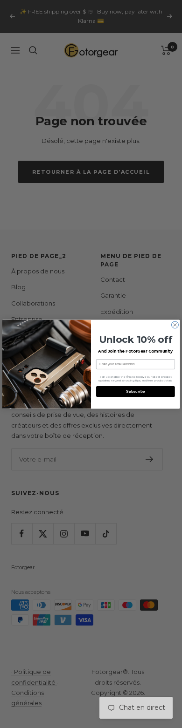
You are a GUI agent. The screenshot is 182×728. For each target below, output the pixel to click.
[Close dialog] (175, 324)
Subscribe (135, 391)
